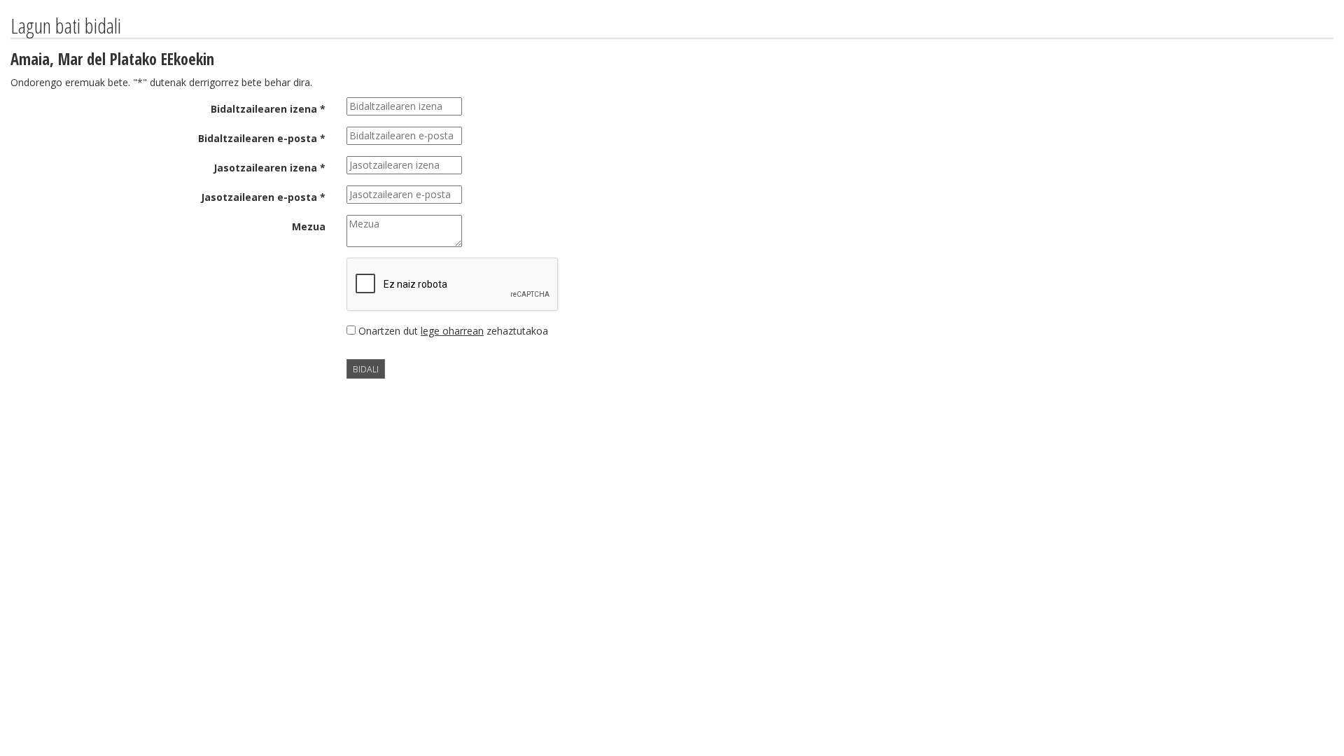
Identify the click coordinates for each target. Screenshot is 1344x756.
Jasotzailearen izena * (270, 167)
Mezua (309, 226)
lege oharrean (452, 330)
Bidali (366, 368)
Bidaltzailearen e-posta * (262, 138)
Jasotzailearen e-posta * (263, 197)
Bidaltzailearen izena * (268, 108)
